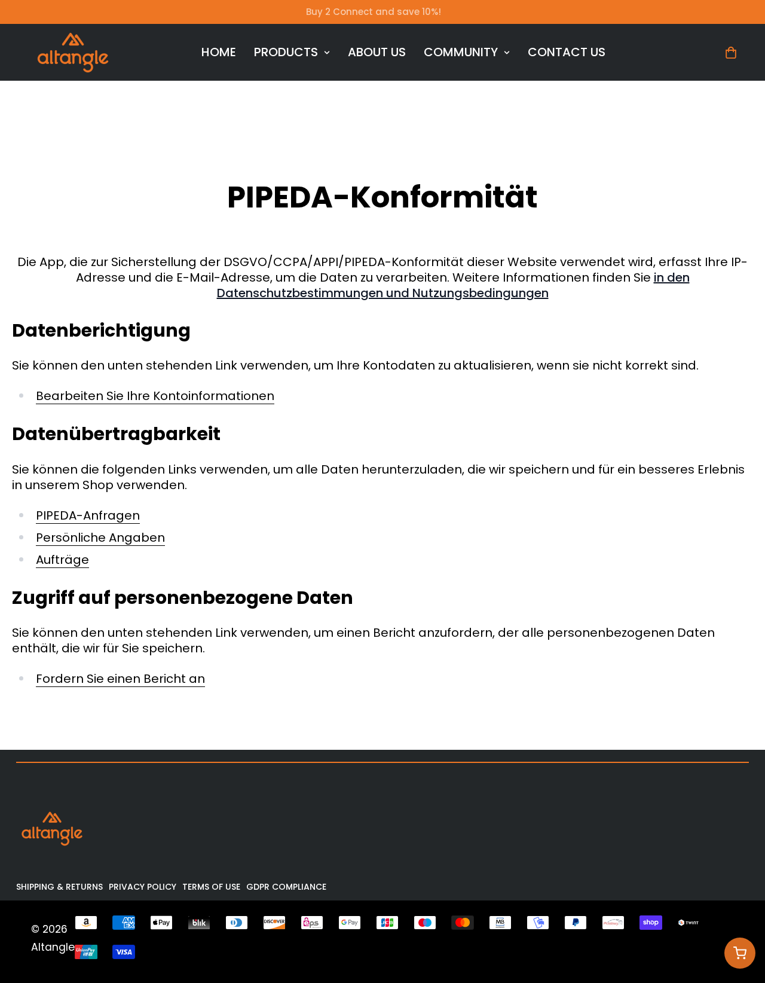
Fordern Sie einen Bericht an (120, 679)
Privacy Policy (142, 887)
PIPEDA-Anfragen (88, 516)
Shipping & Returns (59, 887)
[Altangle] (73, 52)
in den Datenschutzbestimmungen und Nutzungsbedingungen (453, 285)
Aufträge (62, 560)
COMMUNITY (461, 52)
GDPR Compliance (286, 887)
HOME (218, 52)
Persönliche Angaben (100, 538)
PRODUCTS (286, 52)
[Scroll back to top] (739, 918)
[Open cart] (739, 953)
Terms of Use (211, 887)
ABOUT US (377, 52)
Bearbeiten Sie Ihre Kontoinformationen (155, 396)
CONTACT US (566, 52)
